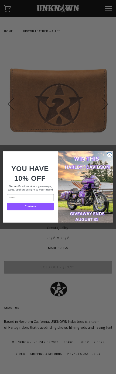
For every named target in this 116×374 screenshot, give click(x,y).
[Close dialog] (109, 155)
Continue (30, 206)
